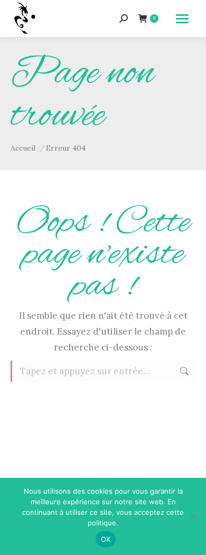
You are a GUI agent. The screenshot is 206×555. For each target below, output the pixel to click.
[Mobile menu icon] (182, 19)
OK (106, 539)
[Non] (193, 516)
